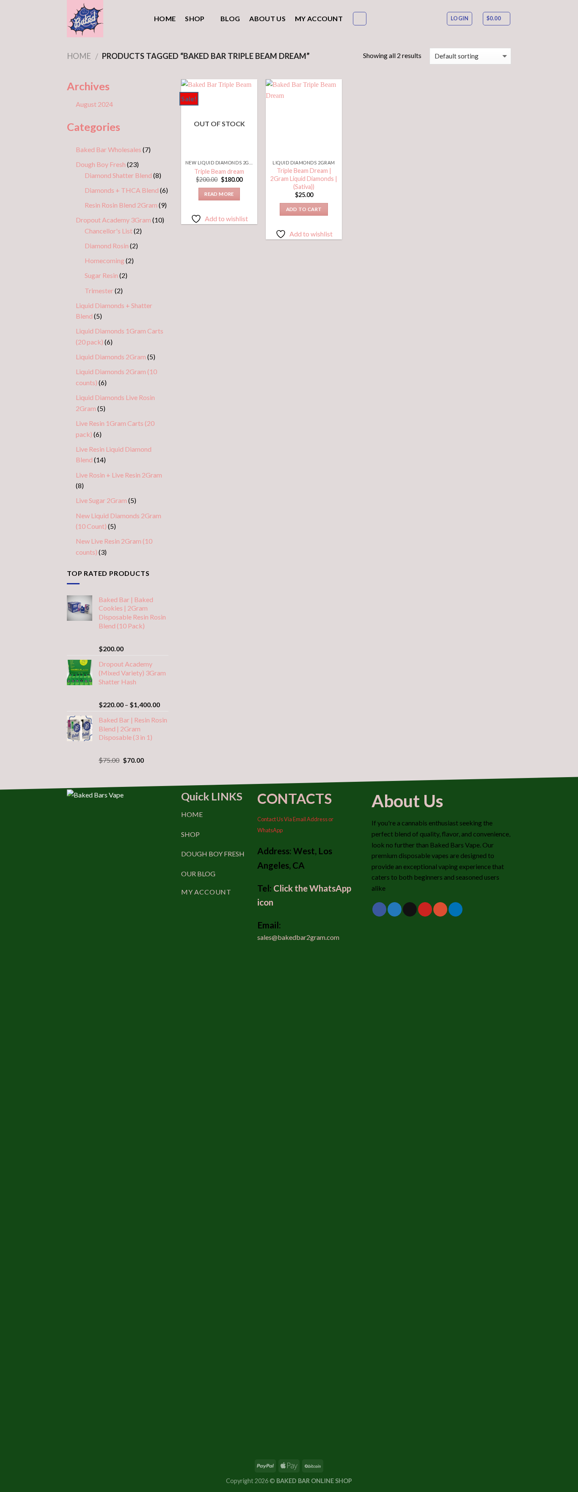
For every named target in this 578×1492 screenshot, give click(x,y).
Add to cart (304, 209)
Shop (194, 18)
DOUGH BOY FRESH (213, 854)
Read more (219, 194)
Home (165, 18)
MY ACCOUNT (206, 892)
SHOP (190, 834)
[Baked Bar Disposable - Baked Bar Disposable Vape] (104, 18)
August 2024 (94, 104)
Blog (230, 18)
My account (319, 18)
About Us (267, 18)
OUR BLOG (198, 874)
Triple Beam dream (219, 171)
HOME (192, 814)
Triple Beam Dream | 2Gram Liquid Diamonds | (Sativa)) (303, 178)
